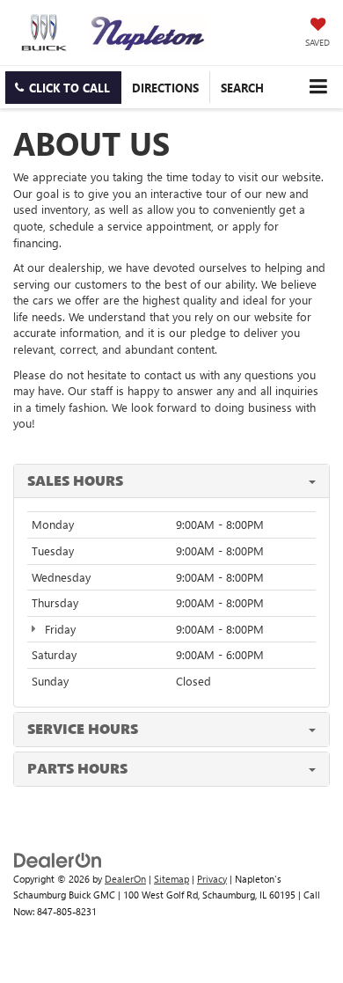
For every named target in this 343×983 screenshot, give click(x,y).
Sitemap (171, 878)
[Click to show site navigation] (318, 86)
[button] (63, 87)
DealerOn (125, 878)
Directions (165, 87)
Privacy (212, 878)
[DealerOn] (58, 858)
